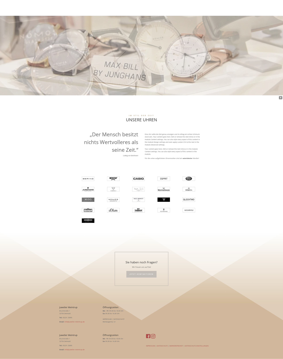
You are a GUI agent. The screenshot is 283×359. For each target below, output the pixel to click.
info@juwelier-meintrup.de (74, 322)
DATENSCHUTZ (162, 346)
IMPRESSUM (150, 346)
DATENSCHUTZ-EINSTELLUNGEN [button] (197, 346)
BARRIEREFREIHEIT (176, 346)
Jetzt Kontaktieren (141, 274)
